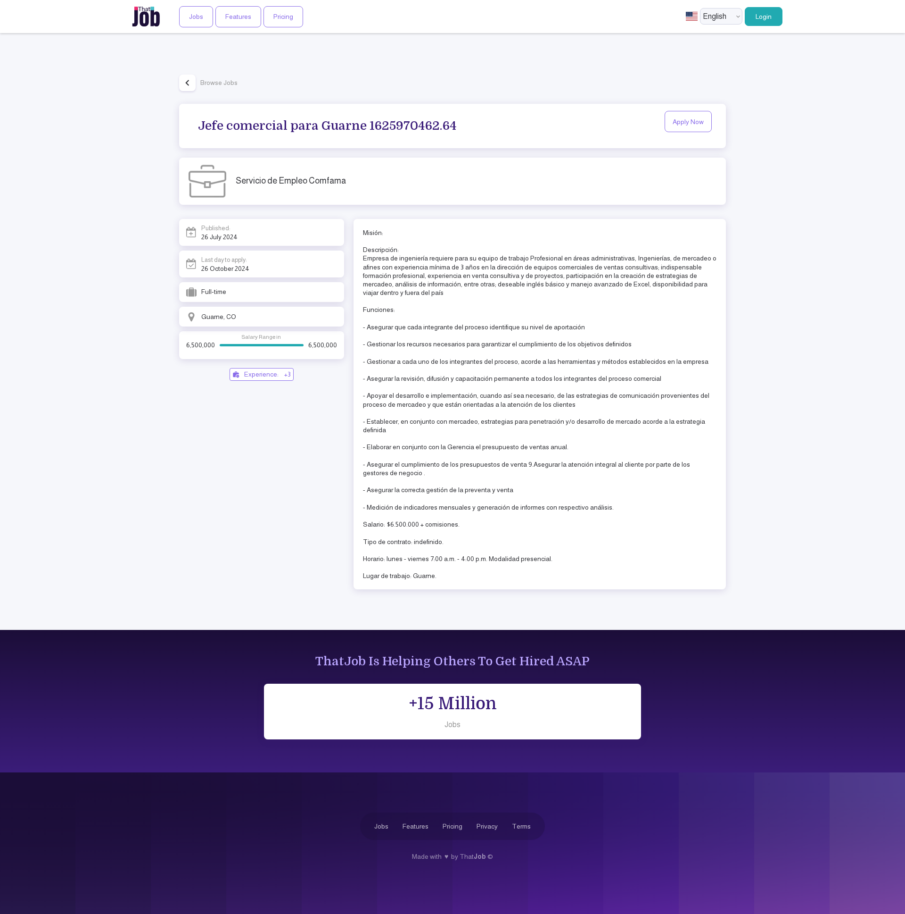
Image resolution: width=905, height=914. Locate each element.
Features (238, 16)
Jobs (196, 16)
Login (764, 16)
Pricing (283, 16)
